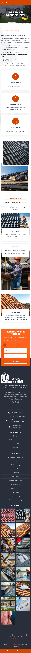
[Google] (7, 2)
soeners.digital (17, 644)
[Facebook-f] (2, 2)
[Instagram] (4, 2)
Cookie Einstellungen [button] (15, 638)
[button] (27, 2)
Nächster (15, 361)
